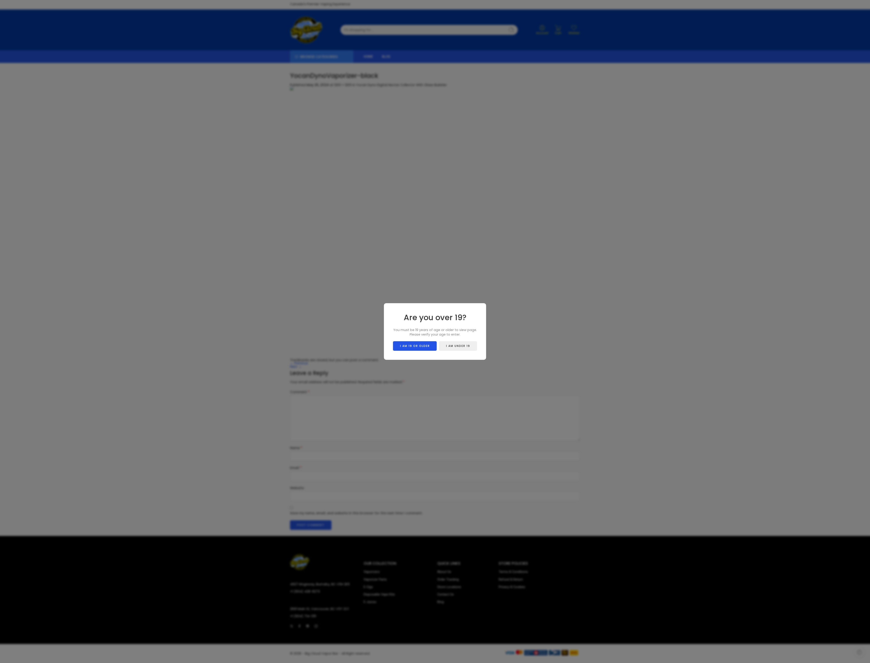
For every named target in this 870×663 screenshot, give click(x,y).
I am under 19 (458, 346)
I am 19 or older (415, 346)
